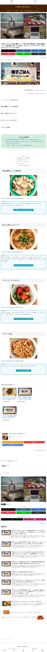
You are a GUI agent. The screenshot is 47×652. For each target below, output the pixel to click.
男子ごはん (4, 504)
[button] (38, 54)
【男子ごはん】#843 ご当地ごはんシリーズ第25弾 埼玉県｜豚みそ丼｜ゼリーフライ (10, 416)
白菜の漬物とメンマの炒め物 (23, 157)
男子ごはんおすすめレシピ (24, 165)
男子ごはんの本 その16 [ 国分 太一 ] (17, 433)
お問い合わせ (34, 648)
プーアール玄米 (20, 163)
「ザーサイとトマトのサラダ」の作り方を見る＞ (23, 318)
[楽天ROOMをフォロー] (35, 519)
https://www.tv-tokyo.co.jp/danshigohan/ (14, 198)
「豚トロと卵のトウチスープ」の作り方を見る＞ (23, 265)
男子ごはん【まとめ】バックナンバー (37, 93)
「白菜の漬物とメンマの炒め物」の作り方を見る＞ (23, 209)
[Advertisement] (23, 630)
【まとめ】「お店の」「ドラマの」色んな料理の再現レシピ (19, 145)
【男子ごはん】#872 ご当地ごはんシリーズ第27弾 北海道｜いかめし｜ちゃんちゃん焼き (25, 398)
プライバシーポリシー (12, 648)
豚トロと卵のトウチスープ (22, 159)
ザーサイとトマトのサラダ (22, 161)
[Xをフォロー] (12, 519)
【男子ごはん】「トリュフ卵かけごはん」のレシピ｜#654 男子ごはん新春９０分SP (9, 398)
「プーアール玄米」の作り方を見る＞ (23, 370)
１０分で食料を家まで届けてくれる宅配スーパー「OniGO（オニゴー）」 (22, 139)
